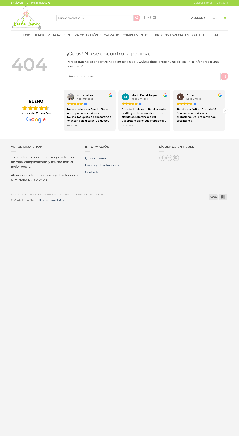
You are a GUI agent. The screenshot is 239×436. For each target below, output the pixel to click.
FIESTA (213, 35)
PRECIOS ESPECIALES (172, 35)
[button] (198, 18)
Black (39, 35)
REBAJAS (55, 35)
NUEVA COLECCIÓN (83, 35)
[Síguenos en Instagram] (149, 17)
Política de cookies (79, 194)
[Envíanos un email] (154, 17)
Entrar (101, 194)
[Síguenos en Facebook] (144, 17)
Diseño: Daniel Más (51, 200)
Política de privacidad (47, 194)
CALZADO (111, 35)
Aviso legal (19, 194)
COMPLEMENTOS (135, 35)
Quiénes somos (203, 2)
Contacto (222, 2)
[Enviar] (137, 18)
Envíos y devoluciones (102, 165)
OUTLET (198, 35)
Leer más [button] (72, 125)
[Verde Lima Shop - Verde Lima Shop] (31, 18)
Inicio (25, 35)
